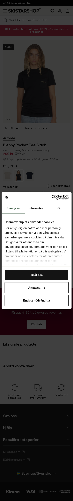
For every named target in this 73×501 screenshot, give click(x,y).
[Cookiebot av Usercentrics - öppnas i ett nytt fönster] (52, 197)
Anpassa (34, 287)
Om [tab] (59, 208)
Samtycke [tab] (13, 208)
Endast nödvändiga (36, 300)
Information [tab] (36, 208)
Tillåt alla (36, 274)
